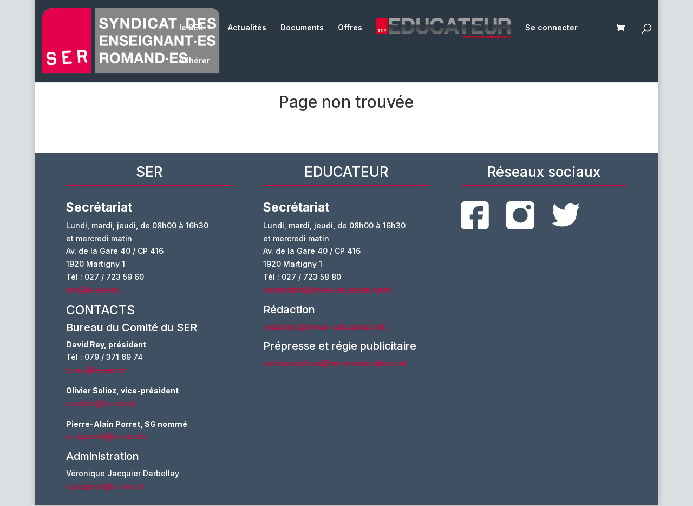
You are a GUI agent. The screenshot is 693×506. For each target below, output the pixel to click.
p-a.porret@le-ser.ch (106, 436)
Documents (302, 28)
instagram (520, 215)
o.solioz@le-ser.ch (101, 403)
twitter (566, 215)
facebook (475, 215)
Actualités (247, 28)
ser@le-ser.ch (92, 289)
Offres (350, 28)
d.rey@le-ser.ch (96, 369)
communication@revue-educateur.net (335, 362)
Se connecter (551, 28)
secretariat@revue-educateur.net (326, 289)
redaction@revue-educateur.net (324, 326)
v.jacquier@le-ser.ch (105, 486)
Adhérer (194, 61)
